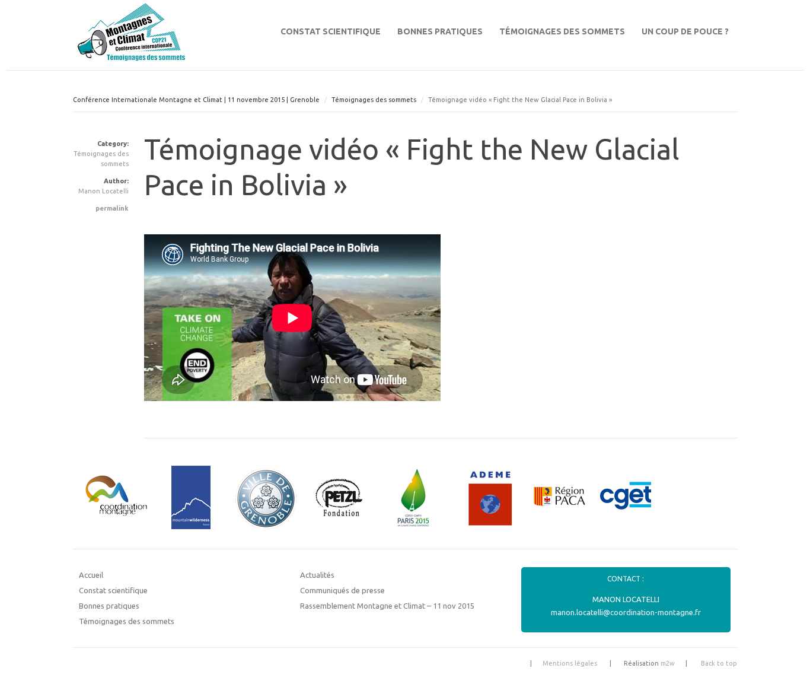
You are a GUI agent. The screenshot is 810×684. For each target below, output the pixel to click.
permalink (112, 208)
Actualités (317, 575)
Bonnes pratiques (440, 31)
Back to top (719, 663)
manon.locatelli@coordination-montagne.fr (626, 612)
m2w (668, 663)
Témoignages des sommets (562, 31)
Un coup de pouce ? (685, 31)
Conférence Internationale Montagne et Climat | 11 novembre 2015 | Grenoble (196, 99)
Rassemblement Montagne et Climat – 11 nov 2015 (387, 606)
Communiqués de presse (342, 590)
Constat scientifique (330, 31)
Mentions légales (570, 663)
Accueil (91, 575)
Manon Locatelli (103, 191)
